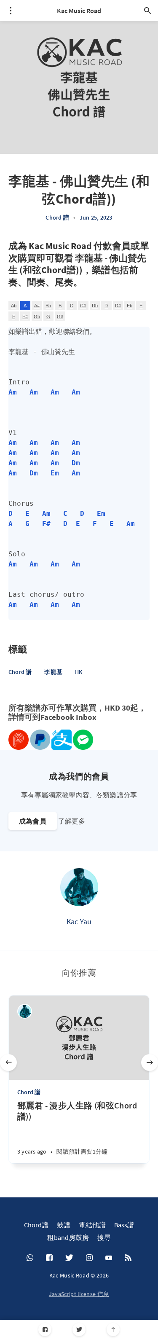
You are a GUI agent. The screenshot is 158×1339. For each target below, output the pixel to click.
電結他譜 (92, 1225)
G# (60, 316)
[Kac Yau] (79, 887)
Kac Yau (79, 921)
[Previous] (8, 1062)
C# (83, 305)
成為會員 (32, 821)
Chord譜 (36, 1225)
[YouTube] (108, 1258)
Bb (48, 305)
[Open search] (147, 10)
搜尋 (104, 1237)
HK (78, 672)
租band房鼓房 (68, 1237)
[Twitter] (79, 1329)
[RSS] (128, 1258)
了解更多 (71, 821)
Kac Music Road (79, 10)
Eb (129, 305)
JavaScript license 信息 (79, 1294)
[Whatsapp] (30, 1258)
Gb (37, 316)
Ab (13, 305)
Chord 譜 (57, 217)
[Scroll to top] (113, 1329)
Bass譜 (124, 1225)
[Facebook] (44, 1329)
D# (118, 305)
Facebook (57, 717)
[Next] (149, 1062)
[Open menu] (10, 10)
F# (25, 316)
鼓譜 (63, 1225)
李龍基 (53, 672)
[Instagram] (89, 1258)
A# (37, 305)
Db (95, 305)
